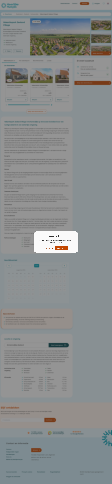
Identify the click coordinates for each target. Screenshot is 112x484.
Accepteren (60, 248)
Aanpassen (49, 248)
